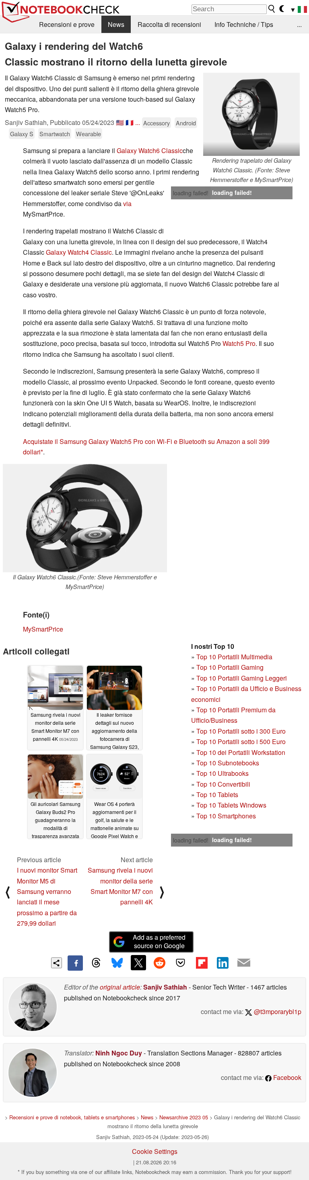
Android (186, 123)
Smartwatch (54, 133)
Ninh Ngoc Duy (118, 1052)
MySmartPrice (43, 629)
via (127, 203)
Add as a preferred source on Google (159, 941)
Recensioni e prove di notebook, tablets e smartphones (72, 1117)
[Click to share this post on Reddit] (159, 962)
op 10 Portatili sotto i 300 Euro (243, 731)
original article (120, 987)
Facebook (286, 1077)
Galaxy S (21, 133)
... (299, 24)
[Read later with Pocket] (180, 962)
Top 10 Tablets (217, 794)
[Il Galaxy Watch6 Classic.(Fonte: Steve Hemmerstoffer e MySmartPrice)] (85, 518)
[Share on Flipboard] (201, 962)
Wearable (88, 133)
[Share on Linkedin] (222, 962)
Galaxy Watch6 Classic (150, 150)
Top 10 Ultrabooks (222, 773)
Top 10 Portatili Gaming (230, 667)
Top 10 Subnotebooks (227, 762)
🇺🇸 (120, 122)
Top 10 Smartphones (226, 815)
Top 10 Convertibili (223, 784)
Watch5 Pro (238, 343)
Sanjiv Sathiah (165, 987)
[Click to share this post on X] (138, 962)
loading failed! (190, 193)
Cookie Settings (154, 1151)
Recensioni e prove (67, 24)
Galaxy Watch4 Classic (79, 252)
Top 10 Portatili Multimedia (234, 656)
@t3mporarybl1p (276, 1011)
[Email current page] (243, 963)
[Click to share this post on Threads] (96, 963)
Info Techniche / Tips (243, 24)
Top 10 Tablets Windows (231, 805)
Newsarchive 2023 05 (183, 1117)
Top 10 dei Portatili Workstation (240, 752)
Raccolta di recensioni (169, 24)
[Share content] (56, 962)
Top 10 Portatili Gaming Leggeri (241, 678)
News (116, 24)
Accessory (156, 123)
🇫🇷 (130, 122)
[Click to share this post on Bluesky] (117, 963)
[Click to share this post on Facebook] (75, 963)
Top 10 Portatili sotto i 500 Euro (241, 741)
